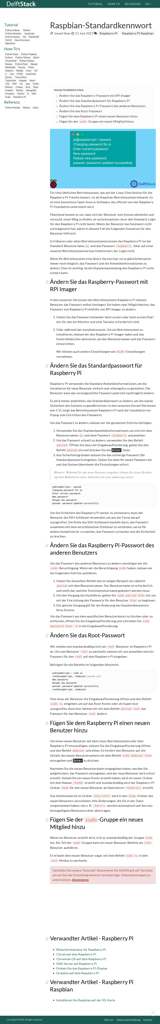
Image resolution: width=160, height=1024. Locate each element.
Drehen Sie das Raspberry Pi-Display (81, 968)
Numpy (8, 64)
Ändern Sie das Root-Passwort (80, 111)
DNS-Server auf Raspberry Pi (76, 963)
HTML (20, 73)
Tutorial (95, 4)
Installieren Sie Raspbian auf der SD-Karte (85, 1000)
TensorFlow (21, 77)
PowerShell (10, 60)
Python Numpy (12, 36)
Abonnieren (80, 880)
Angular (23, 80)
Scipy (35, 107)
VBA (34, 93)
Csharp (19, 87)
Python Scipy (11, 54)
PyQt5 (8, 40)
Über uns (108, 1019)
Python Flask (21, 64)
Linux (28, 70)
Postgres (9, 93)
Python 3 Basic (12, 30)
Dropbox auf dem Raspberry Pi (77, 973)
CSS (7, 83)
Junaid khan (62, 33)
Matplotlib (34, 36)
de (147, 4)
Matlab (19, 70)
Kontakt (147, 1019)
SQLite (20, 93)
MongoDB (31, 90)
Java (28, 83)
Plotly (31, 67)
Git (24, 36)
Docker (21, 67)
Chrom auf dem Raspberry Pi (76, 954)
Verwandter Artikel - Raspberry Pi (91, 938)
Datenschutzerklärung (128, 1019)
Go (21, 83)
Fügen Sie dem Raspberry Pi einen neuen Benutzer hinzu (98, 116)
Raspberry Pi (19, 96)
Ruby (35, 87)
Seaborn (9, 70)
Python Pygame (29, 54)
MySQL (19, 90)
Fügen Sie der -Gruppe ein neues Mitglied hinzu (96, 121)
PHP (14, 83)
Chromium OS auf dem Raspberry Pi (81, 959)
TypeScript (10, 80)
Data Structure (22, 40)
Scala (7, 96)
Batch (36, 57)
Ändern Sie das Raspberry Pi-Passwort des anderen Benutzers (102, 106)
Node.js (9, 87)
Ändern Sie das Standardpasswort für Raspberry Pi (94, 101)
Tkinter (26, 30)
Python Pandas (26, 60)
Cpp (12, 73)
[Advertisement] (105, 61)
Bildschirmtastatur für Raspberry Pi (81, 949)
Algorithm (10, 43)
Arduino (9, 90)
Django (34, 64)
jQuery (8, 77)
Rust (28, 87)
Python (8, 57)
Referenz (133, 4)
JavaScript (29, 33)
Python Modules (13, 33)
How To (114, 4)
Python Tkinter (22, 57)
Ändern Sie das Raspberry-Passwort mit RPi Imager (95, 95)
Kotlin (36, 83)
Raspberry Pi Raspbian (137, 33)
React (32, 80)
